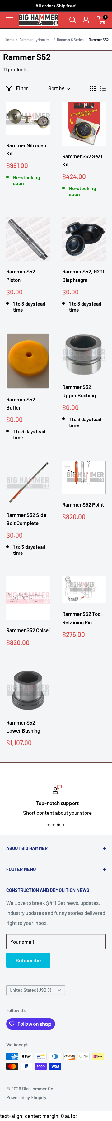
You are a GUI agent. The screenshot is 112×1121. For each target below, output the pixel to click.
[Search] (72, 20)
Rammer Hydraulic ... (35, 39)
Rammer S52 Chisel (28, 630)
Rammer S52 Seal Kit (82, 160)
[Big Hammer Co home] (38, 20)
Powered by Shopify (26, 1097)
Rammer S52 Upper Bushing (79, 391)
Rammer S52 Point (83, 504)
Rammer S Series (70, 39)
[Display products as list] (103, 88)
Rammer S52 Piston (20, 275)
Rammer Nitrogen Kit (26, 149)
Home (9, 39)
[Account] (86, 20)
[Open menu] (9, 20)
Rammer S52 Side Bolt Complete (26, 519)
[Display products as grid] (93, 88)
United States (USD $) (30, 990)
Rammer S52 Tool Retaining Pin (82, 618)
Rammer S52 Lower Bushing (23, 726)
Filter (22, 88)
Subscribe (28, 960)
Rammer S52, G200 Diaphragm (84, 275)
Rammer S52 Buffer (20, 403)
